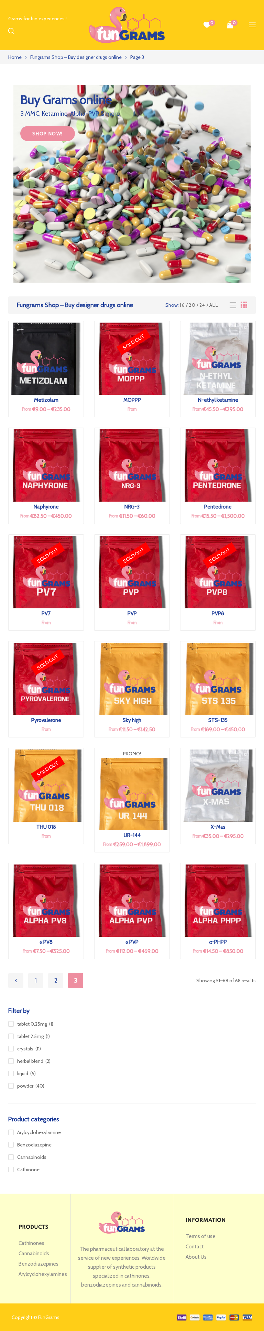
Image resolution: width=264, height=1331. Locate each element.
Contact (195, 1247)
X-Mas (218, 827)
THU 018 (46, 827)
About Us (196, 1257)
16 (182, 305)
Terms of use (201, 1236)
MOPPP (132, 400)
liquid (22, 1073)
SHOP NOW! (47, 133)
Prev (15, 980)
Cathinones (31, 1243)
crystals (25, 1049)
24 (202, 305)
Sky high (132, 720)
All (213, 305)
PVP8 (218, 613)
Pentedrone (218, 507)
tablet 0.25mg (32, 1024)
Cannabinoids (31, 1157)
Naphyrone (46, 507)
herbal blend (30, 1061)
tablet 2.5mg (30, 1036)
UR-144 (132, 835)
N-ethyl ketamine (218, 400)
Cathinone (28, 1169)
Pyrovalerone (46, 720)
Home (15, 57)
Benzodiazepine (34, 1145)
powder (25, 1086)
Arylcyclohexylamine (39, 1132)
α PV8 (46, 942)
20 (192, 305)
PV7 (46, 613)
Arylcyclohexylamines (43, 1274)
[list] (233, 305)
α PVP (132, 942)
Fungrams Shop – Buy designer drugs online (76, 57)
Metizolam (46, 400)
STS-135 (218, 720)
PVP (132, 613)
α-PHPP (218, 942)
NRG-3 (132, 507)
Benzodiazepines (38, 1264)
